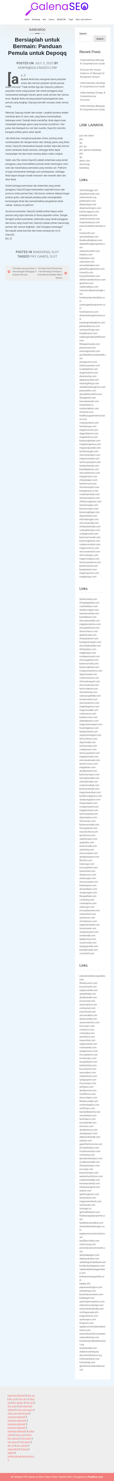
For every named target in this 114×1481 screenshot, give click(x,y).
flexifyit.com (85, 860)
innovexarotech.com (89, 551)
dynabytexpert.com (89, 856)
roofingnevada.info (89, 1312)
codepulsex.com (87, 749)
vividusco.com (86, 1029)
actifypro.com (86, 1086)
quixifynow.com (87, 835)
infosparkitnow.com (89, 627)
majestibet (13, 1449)
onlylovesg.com (87, 1244)
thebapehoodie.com (89, 344)
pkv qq (82, 146)
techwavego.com (88, 745)
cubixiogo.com (86, 906)
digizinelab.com (87, 742)
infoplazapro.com (88, 480)
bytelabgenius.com (89, 469)
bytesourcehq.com (89, 663)
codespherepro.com (89, 530)
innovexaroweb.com (89, 760)
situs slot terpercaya (18, 1413)
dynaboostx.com (87, 1090)
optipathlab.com (87, 993)
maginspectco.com (89, 573)
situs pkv (22, 1399)
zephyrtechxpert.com (90, 735)
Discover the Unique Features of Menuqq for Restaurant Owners (92, 73)
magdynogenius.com (90, 444)
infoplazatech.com (88, 638)
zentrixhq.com (86, 849)
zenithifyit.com (87, 1036)
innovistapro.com (88, 1097)
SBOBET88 (61, 19)
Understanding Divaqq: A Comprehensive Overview (92, 96)
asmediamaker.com (89, 265)
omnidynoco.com (88, 921)
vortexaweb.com (87, 1047)
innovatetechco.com (89, 472)
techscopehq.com (88, 813)
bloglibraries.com (88, 333)
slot (53, 256)
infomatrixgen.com (89, 519)
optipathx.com (86, 842)
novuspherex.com (88, 1054)
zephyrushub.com (88, 990)
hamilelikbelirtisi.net (89, 1111)
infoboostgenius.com (90, 501)
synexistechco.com (89, 1022)
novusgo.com (86, 1169)
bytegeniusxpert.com (90, 642)
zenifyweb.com (87, 1205)
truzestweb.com (87, 928)
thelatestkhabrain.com (90, 240)
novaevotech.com (88, 699)
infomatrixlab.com (88, 781)
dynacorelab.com (88, 1018)
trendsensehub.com (89, 1183)
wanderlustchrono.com (91, 1176)
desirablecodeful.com (90, 394)
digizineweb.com (88, 674)
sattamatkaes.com (88, 286)
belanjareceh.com (88, 215)
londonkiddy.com (88, 1348)
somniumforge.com (89, 329)
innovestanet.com (88, 853)
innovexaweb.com (88, 881)
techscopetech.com (89, 753)
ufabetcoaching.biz (89, 1351)
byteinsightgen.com (89, 512)
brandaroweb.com (88, 949)
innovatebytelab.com (90, 645)
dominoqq (84, 164)
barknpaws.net (86, 258)
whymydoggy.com (88, 190)
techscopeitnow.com (90, 562)
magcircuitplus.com (89, 558)
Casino (51, 19)
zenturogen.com (87, 878)
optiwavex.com (87, 917)
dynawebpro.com (88, 889)
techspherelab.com (89, 778)
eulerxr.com (85, 1190)
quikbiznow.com (87, 939)
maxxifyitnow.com (88, 831)
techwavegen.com (88, 505)
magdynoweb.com (88, 756)
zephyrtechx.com (88, 1076)
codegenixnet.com (88, 533)
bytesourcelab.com (89, 824)
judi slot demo (86, 135)
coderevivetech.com (89, 544)
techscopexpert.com (90, 462)
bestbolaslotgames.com (92, 1265)
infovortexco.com (88, 738)
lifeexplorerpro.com (89, 1165)
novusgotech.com (88, 867)
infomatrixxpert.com (89, 681)
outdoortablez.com (89, 408)
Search (83, 33)
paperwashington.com (90, 1287)
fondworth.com (87, 233)
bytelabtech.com (87, 617)
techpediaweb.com (89, 465)
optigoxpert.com (87, 1079)
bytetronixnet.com (88, 565)
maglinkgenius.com (89, 706)
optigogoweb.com (88, 946)
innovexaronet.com (89, 685)
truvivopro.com (87, 1026)
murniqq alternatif (17, 1417)
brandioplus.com (87, 885)
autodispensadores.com (91, 1301)
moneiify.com (86, 272)
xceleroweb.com (87, 942)
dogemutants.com (88, 372)
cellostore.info (86, 261)
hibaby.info (85, 1283)
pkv (81, 139)
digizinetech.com (88, 515)
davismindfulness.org (90, 1355)
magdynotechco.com (90, 624)
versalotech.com (87, 1115)
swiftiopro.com (87, 1108)
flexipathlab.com (87, 896)
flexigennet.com (87, 397)
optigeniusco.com (88, 1051)
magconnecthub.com (90, 792)
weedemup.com (87, 1290)
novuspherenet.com (89, 910)
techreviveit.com (87, 483)
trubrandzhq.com (88, 1065)
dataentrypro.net (87, 204)
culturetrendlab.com (89, 1179)
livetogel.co (85, 1208)
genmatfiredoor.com (89, 1212)
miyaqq (24, 1449)
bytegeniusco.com (88, 490)
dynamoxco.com (87, 874)
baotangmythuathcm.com (92, 322)
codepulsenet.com (89, 806)
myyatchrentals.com (89, 276)
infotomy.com (86, 412)
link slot (30, 1402)
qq (80, 142)
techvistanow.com (88, 688)
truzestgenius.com (89, 728)
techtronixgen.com (88, 451)
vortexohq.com (87, 1154)
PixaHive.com (95, 1476)
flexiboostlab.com (88, 1101)
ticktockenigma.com (89, 1187)
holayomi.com (86, 1323)
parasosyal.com (87, 347)
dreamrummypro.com (90, 208)
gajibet (11, 1452)
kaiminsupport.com (89, 211)
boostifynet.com (87, 1069)
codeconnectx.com (89, 677)
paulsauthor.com (87, 390)
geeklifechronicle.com (90, 1144)
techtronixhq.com (88, 599)
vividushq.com (86, 899)
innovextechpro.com (89, 455)
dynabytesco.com (88, 1129)
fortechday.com (87, 1362)
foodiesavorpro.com (89, 1151)
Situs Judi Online (83, 19)
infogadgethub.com (89, 602)
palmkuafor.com (87, 200)
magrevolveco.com (89, 548)
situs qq (20, 1434)
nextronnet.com (87, 871)
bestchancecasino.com (91, 1294)
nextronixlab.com (88, 846)
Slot (44, 19)
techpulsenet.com (88, 731)
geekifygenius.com (89, 1194)
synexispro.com (87, 1319)
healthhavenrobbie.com (91, 1222)
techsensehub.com (89, 613)
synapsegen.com (88, 892)
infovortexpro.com (88, 555)
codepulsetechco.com (90, 670)
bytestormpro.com (88, 1172)
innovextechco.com (89, 703)
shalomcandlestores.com (92, 279)
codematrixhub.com (89, 494)
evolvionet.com (87, 1001)
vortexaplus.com (87, 903)
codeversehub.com (89, 785)
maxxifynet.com (87, 1011)
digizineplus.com (88, 817)
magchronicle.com (88, 430)
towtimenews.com (88, 311)
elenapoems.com (88, 362)
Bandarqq (36, 19)
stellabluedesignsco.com (92, 387)
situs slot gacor (25, 1409)
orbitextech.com (87, 1197)
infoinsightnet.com (89, 660)
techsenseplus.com (89, 497)
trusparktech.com (88, 1061)
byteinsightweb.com (89, 440)
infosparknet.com (88, 828)
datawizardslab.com (89, 1137)
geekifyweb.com (88, 635)
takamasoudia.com (89, 379)
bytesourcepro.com (89, 774)
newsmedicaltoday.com (91, 1308)
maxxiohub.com (87, 1040)
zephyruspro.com (88, 838)
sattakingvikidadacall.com (92, 1262)
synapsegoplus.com (89, 799)
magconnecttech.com (90, 1201)
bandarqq (84, 167)
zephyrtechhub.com (89, 924)
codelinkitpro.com (88, 606)
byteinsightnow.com (89, 540)
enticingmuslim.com (89, 351)
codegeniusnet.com (89, 656)
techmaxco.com (87, 1119)
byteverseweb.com (89, 788)
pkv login (12, 1406)
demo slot (84, 160)
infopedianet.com (88, 803)
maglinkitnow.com (88, 437)
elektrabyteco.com (89, 720)
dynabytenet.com (88, 770)
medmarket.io (86, 404)
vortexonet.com (87, 1008)
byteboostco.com (88, 717)
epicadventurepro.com (90, 1158)
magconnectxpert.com (90, 724)
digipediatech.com (88, 433)
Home (26, 19)
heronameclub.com (89, 401)
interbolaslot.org (87, 197)
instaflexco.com (87, 1094)
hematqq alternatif (17, 1420)
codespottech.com (89, 422)
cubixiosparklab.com (90, 695)
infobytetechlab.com (89, 526)
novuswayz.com (87, 1083)
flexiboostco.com (88, 983)
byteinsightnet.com (89, 667)
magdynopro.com (88, 476)
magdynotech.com (88, 810)
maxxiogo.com (86, 864)
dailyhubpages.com (89, 1255)
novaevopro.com (87, 1058)
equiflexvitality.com (89, 1240)
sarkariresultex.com (89, 251)
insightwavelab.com (89, 1162)
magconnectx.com (88, 1315)
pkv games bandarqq (90, 150)
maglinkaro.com (87, 767)
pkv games (39, 256)
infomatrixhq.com (88, 692)
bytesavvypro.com (88, 508)
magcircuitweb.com (89, 458)
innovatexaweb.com (89, 620)
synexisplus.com (88, 1004)
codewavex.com (87, 713)
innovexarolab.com (89, 523)
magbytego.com (87, 652)
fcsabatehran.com (88, 369)
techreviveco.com (88, 763)
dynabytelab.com (88, 997)
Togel (71, 19)
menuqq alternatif (17, 1395)
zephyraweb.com (88, 1043)
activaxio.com (86, 1126)
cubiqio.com (85, 1140)
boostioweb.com (88, 986)
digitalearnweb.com (89, 193)
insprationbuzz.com (89, 222)
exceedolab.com (87, 1122)
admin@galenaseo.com (37, 67)
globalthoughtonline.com (92, 268)
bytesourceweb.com (89, 537)
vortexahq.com (87, 1033)
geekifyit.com (86, 283)
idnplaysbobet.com (89, 1258)
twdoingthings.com (89, 383)
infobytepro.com (87, 649)
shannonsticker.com (89, 218)
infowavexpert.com (89, 487)
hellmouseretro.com (89, 365)
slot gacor (26, 1438)
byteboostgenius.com (90, 796)
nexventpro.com (87, 1072)
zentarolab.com (87, 935)
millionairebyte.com (89, 1358)
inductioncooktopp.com (91, 1305)
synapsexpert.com (89, 932)
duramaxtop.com (87, 376)
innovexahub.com (88, 1015)
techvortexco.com (88, 631)
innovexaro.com (87, 821)
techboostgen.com (89, 609)
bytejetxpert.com (88, 569)
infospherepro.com (89, 1147)
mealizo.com (86, 254)
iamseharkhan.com (89, 236)
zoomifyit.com (86, 953)
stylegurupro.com (88, 1133)
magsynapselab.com (90, 447)
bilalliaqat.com (86, 1298)
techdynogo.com (87, 426)
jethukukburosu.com (89, 326)
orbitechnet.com (87, 914)
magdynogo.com (87, 576)
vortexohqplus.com (89, 1104)
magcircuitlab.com (88, 710)
